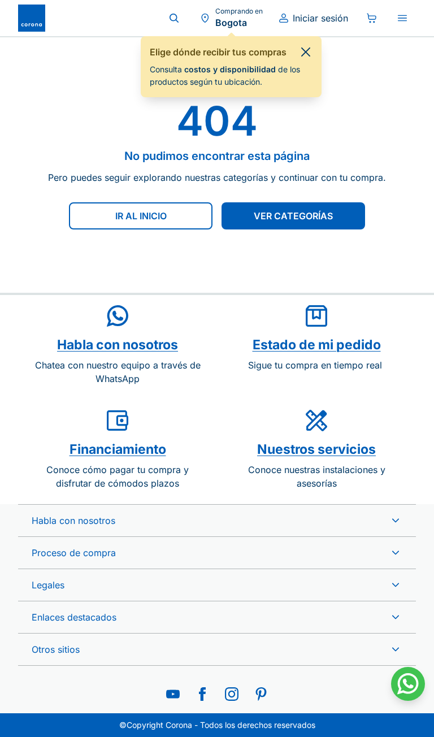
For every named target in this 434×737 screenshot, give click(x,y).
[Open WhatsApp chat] (408, 684)
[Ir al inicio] (31, 18)
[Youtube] (173, 694)
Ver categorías (293, 216)
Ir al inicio (141, 216)
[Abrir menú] (402, 18)
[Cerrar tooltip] (306, 52)
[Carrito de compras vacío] (372, 18)
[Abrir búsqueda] (174, 18)
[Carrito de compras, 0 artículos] (372, 18)
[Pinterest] (261, 694)
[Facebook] (202, 694)
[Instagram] (232, 694)
